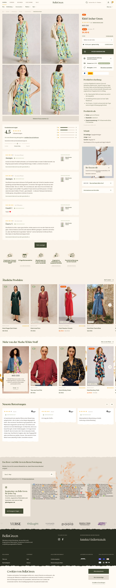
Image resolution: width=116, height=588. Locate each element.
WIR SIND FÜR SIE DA (71, 265)
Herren (12, 2)
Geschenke (29, 2)
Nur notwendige (99, 577)
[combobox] (97, 2)
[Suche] (95, 2)
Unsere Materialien (56, 265)
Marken (27, 6)
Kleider (20, 11)
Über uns (109, 6)
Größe (83, 36)
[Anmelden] (108, 2)
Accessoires (19, 6)
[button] (110, 305)
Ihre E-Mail (8, 474)
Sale (34, 6)
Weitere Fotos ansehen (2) (41, 118)
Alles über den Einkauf (25, 265)
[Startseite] (58, 2)
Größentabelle (109, 36)
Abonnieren (51, 474)
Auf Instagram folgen (13, 511)
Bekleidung (9, 6)
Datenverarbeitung (28, 479)
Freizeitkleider (28, 11)
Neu (3, 6)
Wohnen (20, 2)
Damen (4, 2)
